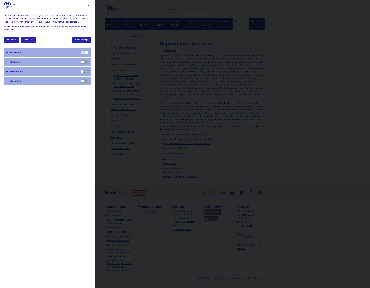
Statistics (15, 62)
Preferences (16, 71)
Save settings (81, 39)
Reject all (28, 39)
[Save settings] (88, 5)
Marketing (15, 81)
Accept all (11, 39)
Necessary (15, 52)
